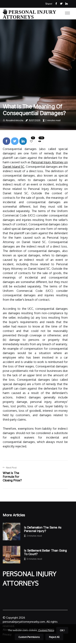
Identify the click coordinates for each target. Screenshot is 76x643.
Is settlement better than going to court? (45, 552)
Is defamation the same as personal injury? (42, 529)
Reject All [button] (54, 636)
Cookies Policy (46, 630)
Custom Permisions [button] (29, 636)
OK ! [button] (62, 630)
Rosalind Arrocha (14, 120)
